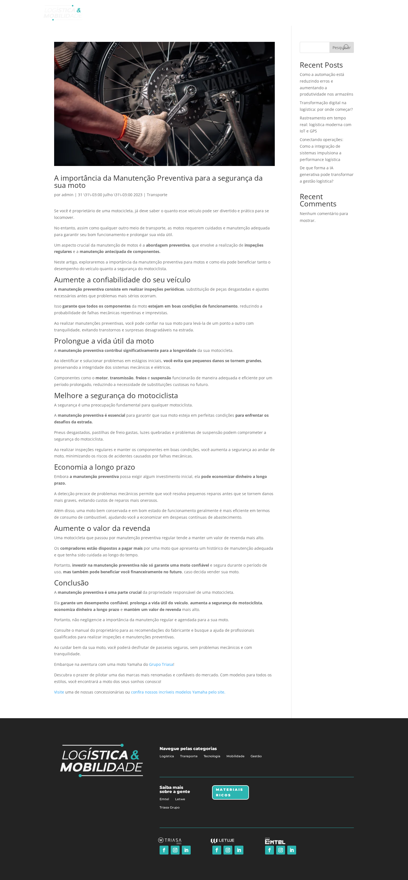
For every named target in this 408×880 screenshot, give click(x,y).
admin (68, 194)
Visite (59, 692)
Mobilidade (235, 756)
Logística (167, 756)
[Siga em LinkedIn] (186, 850)
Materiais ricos (319, 12)
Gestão (256, 756)
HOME (261, 12)
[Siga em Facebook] (164, 850)
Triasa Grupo (170, 807)
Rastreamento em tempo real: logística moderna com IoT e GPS (325, 124)
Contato (348, 12)
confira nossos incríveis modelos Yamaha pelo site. (178, 692)
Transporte (157, 194)
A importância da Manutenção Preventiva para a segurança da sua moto (158, 181)
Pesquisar (342, 47)
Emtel (164, 799)
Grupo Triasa (161, 664)
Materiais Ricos (229, 792)
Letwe (180, 799)
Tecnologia (212, 756)
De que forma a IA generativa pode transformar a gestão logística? (327, 174)
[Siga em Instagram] (175, 850)
